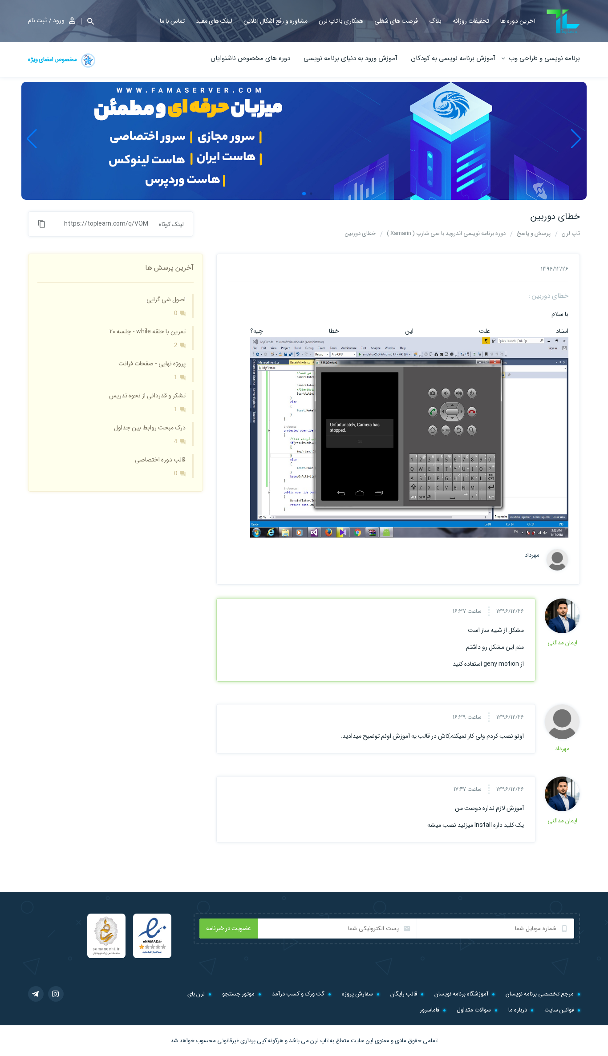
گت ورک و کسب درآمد (298, 994)
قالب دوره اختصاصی (160, 460)
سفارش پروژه (357, 994)
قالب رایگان (403, 994)
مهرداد (532, 555)
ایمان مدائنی (562, 642)
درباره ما (517, 1010)
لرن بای (196, 994)
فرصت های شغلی (396, 21)
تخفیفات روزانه (471, 21)
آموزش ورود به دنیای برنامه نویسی (350, 58)
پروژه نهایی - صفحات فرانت (152, 363)
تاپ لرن (319, 1040)
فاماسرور (429, 1010)
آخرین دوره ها (517, 21)
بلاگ (435, 21)
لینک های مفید (214, 21)
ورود (59, 20)
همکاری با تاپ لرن (341, 21)
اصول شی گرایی (166, 299)
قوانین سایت (559, 1010)
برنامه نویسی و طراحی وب (544, 58)
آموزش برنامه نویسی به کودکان (453, 58)
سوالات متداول (474, 1010)
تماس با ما (172, 21)
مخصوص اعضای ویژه (53, 59)
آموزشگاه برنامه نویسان (461, 994)
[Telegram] (36, 994)
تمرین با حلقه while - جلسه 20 (147, 331)
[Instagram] (56, 994)
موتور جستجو (238, 994)
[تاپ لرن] (563, 21)
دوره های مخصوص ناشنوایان (250, 58)
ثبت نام (37, 20)
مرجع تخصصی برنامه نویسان (540, 994)
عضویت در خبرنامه (228, 928)
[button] (87, 21)
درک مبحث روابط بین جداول (150, 428)
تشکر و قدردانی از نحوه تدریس (147, 396)
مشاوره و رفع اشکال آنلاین (275, 21)
